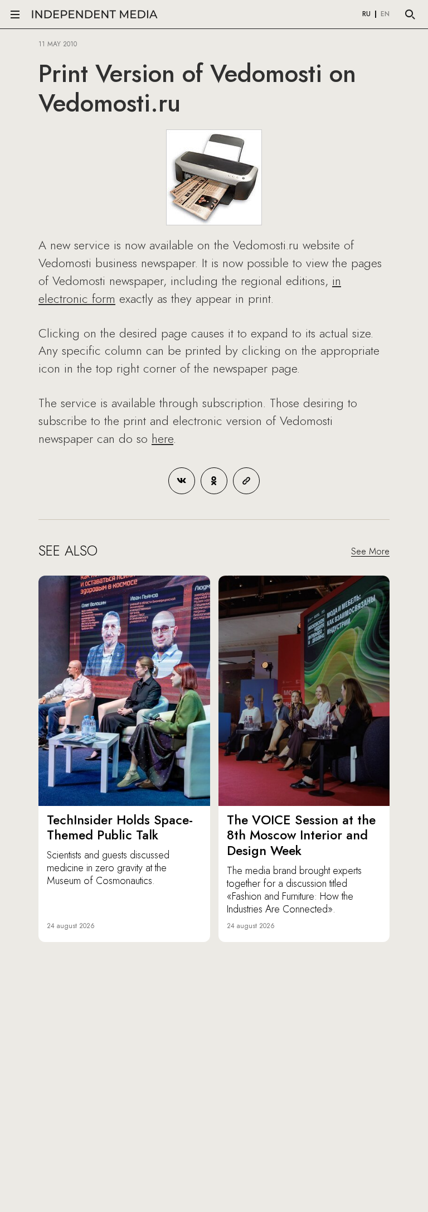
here (162, 438)
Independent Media (95, 14)
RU (366, 14)
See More (370, 551)
